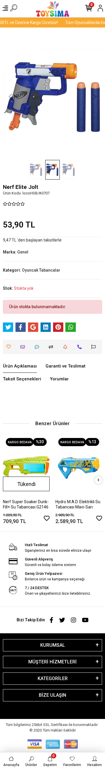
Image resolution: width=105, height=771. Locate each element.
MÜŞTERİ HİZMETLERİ (52, 662)
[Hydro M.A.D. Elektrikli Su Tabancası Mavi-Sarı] (78, 466)
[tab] (20, 366)
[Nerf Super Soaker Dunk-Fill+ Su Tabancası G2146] (26, 466)
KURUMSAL (52, 645)
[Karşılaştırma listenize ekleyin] (52, 347)
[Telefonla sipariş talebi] (81, 347)
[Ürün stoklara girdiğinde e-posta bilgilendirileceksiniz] (66, 347)
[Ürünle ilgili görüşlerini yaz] (38, 347)
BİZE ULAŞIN (52, 695)
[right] (99, 480)
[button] (10, 96)
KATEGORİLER (53, 678)
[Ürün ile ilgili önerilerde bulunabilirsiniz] (95, 347)
